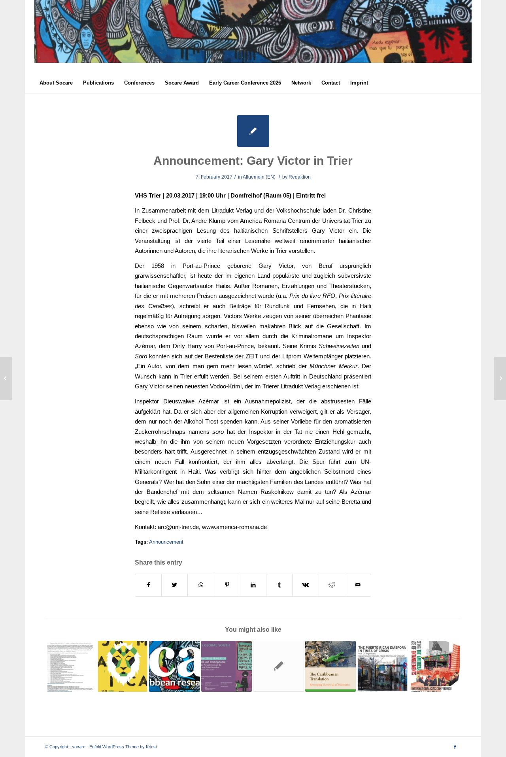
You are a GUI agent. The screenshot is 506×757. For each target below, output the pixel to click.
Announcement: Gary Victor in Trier (253, 160)
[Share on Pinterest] (227, 585)
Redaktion (300, 177)
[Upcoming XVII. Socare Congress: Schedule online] (174, 666)
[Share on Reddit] (332, 585)
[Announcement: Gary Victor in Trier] (253, 131)
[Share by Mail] (358, 585)
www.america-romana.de (234, 526)
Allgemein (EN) (259, 177)
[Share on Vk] (305, 585)
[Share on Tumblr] (279, 585)
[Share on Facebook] (148, 585)
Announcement (166, 542)
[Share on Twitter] (174, 585)
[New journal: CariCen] (500, 378)
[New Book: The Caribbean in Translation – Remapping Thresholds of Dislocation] (330, 666)
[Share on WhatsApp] (200, 585)
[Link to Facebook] (455, 747)
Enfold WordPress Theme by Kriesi (123, 746)
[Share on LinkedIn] (253, 585)
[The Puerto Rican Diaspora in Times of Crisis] (382, 666)
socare (78, 746)
